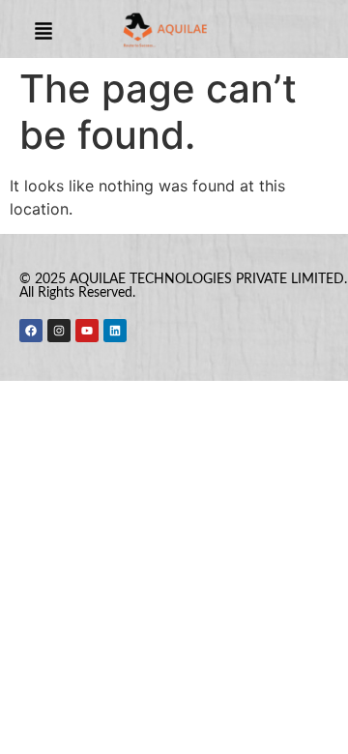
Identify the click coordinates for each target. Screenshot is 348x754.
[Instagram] (59, 330)
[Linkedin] (115, 330)
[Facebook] (31, 330)
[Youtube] (87, 330)
